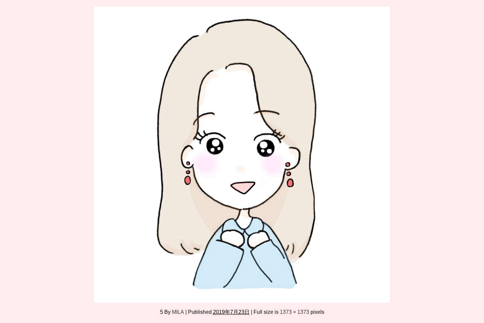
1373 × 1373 (294, 311)
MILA (178, 311)
